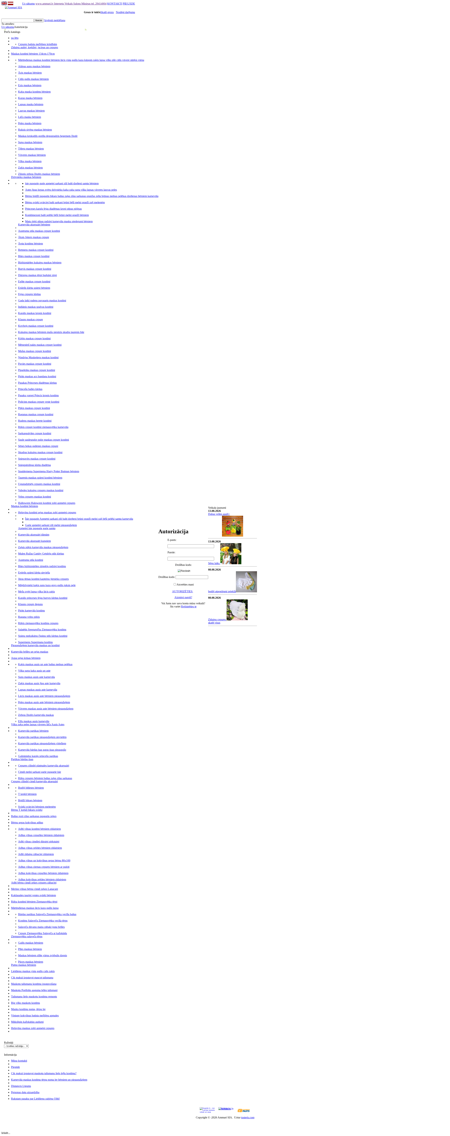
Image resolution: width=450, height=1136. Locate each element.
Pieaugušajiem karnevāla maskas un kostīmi (35, 645)
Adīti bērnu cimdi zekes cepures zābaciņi (33, 882)
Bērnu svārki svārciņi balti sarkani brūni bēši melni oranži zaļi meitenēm (65, 202)
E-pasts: (172, 539)
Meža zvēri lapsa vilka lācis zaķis (36, 591)
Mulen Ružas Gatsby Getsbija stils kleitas (41, 553)
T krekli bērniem (27, 794)
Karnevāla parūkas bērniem (33, 730)
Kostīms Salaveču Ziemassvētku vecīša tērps (43, 920)
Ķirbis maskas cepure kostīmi (34, 338)
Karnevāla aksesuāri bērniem (34, 224)
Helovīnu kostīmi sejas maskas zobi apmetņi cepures (47, 512)
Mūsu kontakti (19, 1060)
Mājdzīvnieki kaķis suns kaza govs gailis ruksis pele (47, 585)
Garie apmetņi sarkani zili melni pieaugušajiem (51, 525)
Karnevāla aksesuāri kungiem (34, 540)
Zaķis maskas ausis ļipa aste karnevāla (39, 683)
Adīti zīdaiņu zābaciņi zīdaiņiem (36, 854)
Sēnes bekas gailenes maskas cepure (38, 446)
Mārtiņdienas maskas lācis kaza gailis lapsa (35, 907)
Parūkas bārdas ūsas (22, 759)
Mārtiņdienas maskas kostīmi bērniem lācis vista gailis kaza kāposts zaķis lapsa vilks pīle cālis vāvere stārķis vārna (81, 60)
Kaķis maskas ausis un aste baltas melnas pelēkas (45, 664)
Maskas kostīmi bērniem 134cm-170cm (33, 53)
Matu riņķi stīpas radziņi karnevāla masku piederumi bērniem (59, 221)
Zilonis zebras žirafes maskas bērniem (39, 173)
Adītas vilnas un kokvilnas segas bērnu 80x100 (44, 860)
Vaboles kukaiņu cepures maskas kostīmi (40, 490)
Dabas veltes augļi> (219, 514)
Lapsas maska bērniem (30, 104)
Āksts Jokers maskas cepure (33, 237)
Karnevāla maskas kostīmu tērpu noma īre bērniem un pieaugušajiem (49, 1079)
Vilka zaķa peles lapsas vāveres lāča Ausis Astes (37, 724)
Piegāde (15, 1067)
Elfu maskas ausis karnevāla (33, 721)
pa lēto (14, 37)
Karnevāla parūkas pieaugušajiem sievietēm (42, 737)
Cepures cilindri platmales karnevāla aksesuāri (43, 765)
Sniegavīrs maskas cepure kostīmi (36, 458)
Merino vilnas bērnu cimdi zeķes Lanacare (34, 888)
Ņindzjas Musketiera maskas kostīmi (38, 357)
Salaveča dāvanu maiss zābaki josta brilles (41, 926)
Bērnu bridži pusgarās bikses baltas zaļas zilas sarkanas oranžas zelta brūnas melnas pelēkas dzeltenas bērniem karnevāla (91, 196)
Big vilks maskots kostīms (25, 1002)
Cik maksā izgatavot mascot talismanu (32, 977)
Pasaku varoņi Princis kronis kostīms (38, 395)
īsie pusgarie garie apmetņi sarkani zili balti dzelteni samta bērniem (62, 183)
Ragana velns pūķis (29, 616)
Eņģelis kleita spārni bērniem (34, 287)
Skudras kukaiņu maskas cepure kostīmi (40, 452)
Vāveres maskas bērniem (32, 154)
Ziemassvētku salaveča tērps (26, 936)
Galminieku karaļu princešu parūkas (38, 756)
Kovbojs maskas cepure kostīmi (35, 325)
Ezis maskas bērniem (29, 85)
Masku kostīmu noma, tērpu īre (28, 1009)
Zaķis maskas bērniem (30, 167)
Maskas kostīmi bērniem (24, 506)
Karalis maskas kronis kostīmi (34, 313)
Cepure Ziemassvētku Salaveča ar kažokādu (42, 933)
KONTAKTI (114, 3)
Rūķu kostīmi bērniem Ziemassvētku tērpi (34, 901)
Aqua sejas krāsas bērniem (25, 658)
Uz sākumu (28, 3)
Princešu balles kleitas (30, 389)
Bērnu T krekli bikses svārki (26, 809)
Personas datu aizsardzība (25, 1092)
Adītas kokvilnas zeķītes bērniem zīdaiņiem (42, 879)
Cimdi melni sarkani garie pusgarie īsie (39, 771)
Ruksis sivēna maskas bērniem (35, 129)
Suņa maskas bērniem (30, 142)
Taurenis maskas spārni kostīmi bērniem (40, 477)
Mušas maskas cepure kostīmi (34, 351)
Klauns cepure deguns (30, 604)
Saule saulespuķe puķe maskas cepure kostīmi (43, 439)
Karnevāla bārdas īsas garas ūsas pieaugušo (42, 749)
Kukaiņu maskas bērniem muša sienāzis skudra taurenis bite (51, 332)
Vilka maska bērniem (29, 161)
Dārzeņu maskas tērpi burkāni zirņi (37, 275)
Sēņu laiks (214, 563)
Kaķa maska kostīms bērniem (34, 91)
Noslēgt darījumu (125, 12)
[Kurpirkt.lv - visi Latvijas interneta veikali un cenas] (207, 1110)
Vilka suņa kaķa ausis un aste (34, 670)
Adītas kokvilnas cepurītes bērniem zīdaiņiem (43, 873)
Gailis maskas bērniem (30, 942)
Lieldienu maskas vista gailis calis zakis (33, 971)
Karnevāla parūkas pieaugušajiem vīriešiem (42, 743)
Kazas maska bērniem (30, 97)
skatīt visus (214, 622)
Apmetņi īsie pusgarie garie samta (36, 528)
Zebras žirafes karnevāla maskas (36, 714)
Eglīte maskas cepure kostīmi (34, 281)
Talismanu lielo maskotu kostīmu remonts (34, 996)
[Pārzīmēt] (184, 570)
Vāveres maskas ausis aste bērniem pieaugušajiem (45, 708)
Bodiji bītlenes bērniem (31, 787)
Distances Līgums (21, 1085)
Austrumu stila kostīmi (30, 559)
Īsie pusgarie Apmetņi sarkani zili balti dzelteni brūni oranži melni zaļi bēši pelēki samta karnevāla (79, 518)
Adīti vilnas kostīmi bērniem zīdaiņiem (39, 828)
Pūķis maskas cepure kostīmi (34, 408)
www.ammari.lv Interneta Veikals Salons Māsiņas (63, 3)
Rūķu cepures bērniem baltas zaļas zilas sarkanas (45, 778)
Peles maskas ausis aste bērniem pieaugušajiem (44, 702)
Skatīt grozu (107, 12)
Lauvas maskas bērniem (31, 110)
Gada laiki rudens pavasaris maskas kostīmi (42, 300)
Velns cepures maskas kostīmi (34, 496)
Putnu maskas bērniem (23, 964)
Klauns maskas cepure (30, 319)
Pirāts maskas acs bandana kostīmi (37, 376)
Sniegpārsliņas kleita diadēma (34, 465)
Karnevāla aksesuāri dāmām (33, 534)
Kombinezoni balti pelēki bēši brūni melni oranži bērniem (57, 215)
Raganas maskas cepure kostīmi (35, 414)
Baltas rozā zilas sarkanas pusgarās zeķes (33, 816)
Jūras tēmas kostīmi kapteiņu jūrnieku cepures (43, 578)
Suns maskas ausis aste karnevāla (36, 676)
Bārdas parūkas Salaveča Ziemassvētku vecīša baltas (47, 914)
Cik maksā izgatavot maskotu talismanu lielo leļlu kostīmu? (43, 1073)
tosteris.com (247, 1117)
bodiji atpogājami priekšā (222, 591)
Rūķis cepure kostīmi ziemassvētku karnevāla (43, 427)
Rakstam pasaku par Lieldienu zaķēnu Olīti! (35, 1098)
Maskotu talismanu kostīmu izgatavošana (33, 983)
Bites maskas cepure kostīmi (33, 256)
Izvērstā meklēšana (54, 20)
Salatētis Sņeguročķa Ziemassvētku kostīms (42, 629)
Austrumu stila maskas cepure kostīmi (39, 230)
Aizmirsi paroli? (183, 597)
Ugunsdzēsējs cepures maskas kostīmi (39, 483)
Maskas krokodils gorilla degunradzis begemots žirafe (48, 135)
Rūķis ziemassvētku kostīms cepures (38, 623)
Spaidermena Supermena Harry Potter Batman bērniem (48, 471)
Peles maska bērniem (29, 123)
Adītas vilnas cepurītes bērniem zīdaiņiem (41, 835)
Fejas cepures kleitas (29, 294)
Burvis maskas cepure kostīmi (34, 268)
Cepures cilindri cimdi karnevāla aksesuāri (34, 781)
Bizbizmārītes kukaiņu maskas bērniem (39, 262)
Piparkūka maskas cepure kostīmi (36, 370)
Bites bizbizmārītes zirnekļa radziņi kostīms (42, 566)
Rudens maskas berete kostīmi (35, 420)
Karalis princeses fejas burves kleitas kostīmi (42, 597)
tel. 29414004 (99, 3)
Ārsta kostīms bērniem (30, 243)
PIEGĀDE (129, 3)
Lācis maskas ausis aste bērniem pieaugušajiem (44, 695)
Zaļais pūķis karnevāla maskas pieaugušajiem (43, 547)
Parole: (171, 552)
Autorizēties (182, 591)
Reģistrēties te (189, 606)
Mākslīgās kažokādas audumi (27, 1021)
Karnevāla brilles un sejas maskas (29, 651)
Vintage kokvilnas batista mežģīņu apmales (35, 1015)
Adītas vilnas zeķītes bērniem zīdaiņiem (40, 847)
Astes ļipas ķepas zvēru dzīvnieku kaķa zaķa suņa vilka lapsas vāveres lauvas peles (71, 189)
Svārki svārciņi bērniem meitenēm (37, 806)
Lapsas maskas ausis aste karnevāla (37, 689)
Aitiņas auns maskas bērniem (34, 66)
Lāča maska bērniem (29, 116)
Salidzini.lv (224, 1108)
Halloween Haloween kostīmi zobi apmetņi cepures (46, 502)
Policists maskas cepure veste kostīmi (38, 401)
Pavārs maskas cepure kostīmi (34, 363)
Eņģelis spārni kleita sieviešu (34, 572)
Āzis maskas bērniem (30, 72)
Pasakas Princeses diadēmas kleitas (37, 382)
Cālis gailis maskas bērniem (33, 79)
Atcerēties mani (185, 584)
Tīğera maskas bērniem (31, 148)
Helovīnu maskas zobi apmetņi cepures (32, 1028)
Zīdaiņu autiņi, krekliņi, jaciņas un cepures (34, 47)
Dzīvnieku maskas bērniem (26, 177)
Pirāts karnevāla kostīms (31, 610)
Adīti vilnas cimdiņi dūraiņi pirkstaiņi (38, 841)
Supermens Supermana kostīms (35, 642)
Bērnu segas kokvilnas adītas (27, 822)
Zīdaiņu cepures (217, 619)
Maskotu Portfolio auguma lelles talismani (34, 990)
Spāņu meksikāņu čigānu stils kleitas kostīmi (42, 635)
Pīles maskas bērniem (30, 949)
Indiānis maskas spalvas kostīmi (35, 306)
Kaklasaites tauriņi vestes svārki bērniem (33, 895)
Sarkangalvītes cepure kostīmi (34, 433)
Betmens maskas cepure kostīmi (35, 249)
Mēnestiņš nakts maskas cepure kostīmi (40, 344)
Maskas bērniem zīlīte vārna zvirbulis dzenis (42, 955)
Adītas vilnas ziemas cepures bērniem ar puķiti (43, 866)
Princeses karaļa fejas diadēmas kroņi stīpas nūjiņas (53, 208)
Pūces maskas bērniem (30, 961)
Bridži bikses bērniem (30, 800)
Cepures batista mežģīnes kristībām (37, 44)
